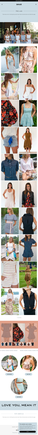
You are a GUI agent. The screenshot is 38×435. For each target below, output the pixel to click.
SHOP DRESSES (9, 374)
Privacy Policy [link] (14, 432)
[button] (3, 4)
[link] (19, 4)
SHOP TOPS (28, 374)
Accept (28, 431)
